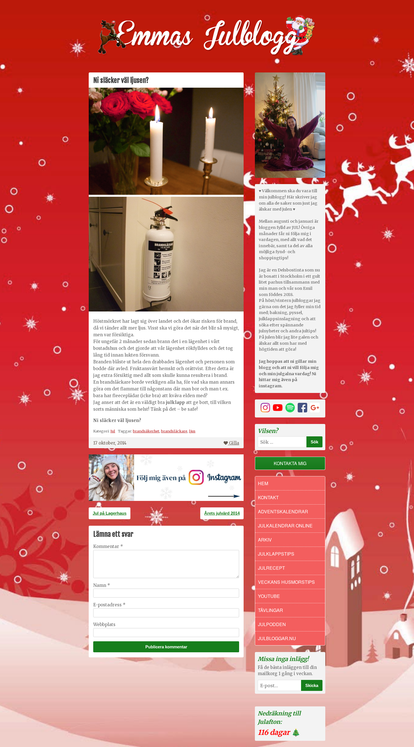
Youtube (269, 596)
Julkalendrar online (285, 525)
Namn (101, 585)
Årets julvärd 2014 (222, 513)
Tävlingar (270, 610)
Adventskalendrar (283, 511)
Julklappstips (276, 554)
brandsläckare (174, 431)
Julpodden (272, 624)
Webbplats (104, 624)
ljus (192, 431)
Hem (263, 483)
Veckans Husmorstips (286, 582)
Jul (112, 431)
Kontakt (268, 497)
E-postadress (109, 604)
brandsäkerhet (146, 431)
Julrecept (271, 568)
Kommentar (108, 546)
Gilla (234, 443)
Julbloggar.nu (277, 638)
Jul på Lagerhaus (109, 513)
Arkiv (265, 539)
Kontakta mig (290, 463)
